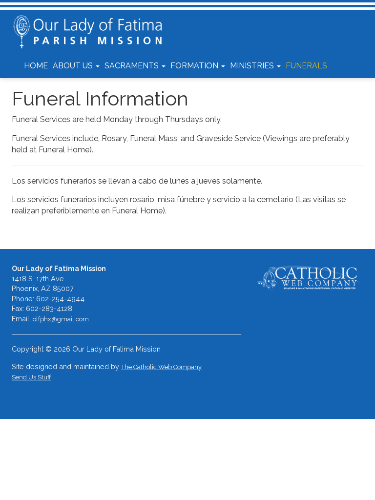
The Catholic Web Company (161, 367)
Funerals (306, 65)
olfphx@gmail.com (61, 319)
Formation (195, 65)
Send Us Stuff (31, 377)
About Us (74, 65)
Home (36, 65)
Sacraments (132, 65)
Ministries (253, 65)
